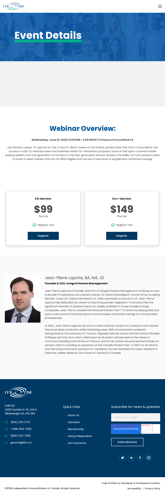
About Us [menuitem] (73, 415)
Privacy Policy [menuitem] (152, 488)
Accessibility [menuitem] (134, 488)
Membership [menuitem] (76, 429)
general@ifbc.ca (20, 442)
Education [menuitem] (74, 422)
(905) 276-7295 (20, 436)
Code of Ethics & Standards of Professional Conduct (130, 483)
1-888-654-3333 (21, 429)
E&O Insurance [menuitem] (77, 443)
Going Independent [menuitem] (80, 436)
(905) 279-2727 (20, 422)
